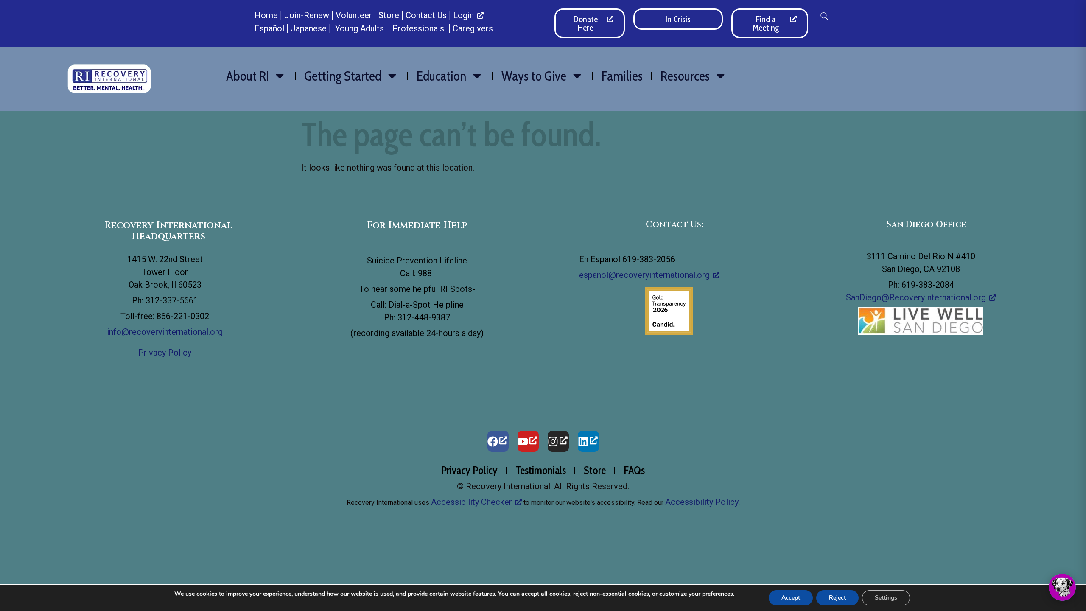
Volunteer (354, 15)
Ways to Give (533, 76)
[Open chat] (1062, 587)
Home (266, 15)
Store (388, 15)
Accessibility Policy (702, 502)
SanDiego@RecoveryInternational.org (916, 297)
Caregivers (473, 28)
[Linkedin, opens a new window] (588, 441)
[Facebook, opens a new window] (498, 441)
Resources (685, 76)
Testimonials (540, 470)
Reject (837, 598)
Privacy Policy (164, 353)
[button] (824, 15)
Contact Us (426, 15)
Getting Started (342, 76)
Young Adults (360, 28)
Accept (790, 598)
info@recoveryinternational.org (165, 332)
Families (622, 76)
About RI (247, 76)
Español (269, 28)
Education (441, 76)
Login (463, 15)
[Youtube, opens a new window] (528, 441)
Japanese (309, 28)
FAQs (634, 470)
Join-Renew (306, 15)
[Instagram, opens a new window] (558, 441)
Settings (886, 598)
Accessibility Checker (471, 502)
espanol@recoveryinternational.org (644, 275)
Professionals (419, 28)
